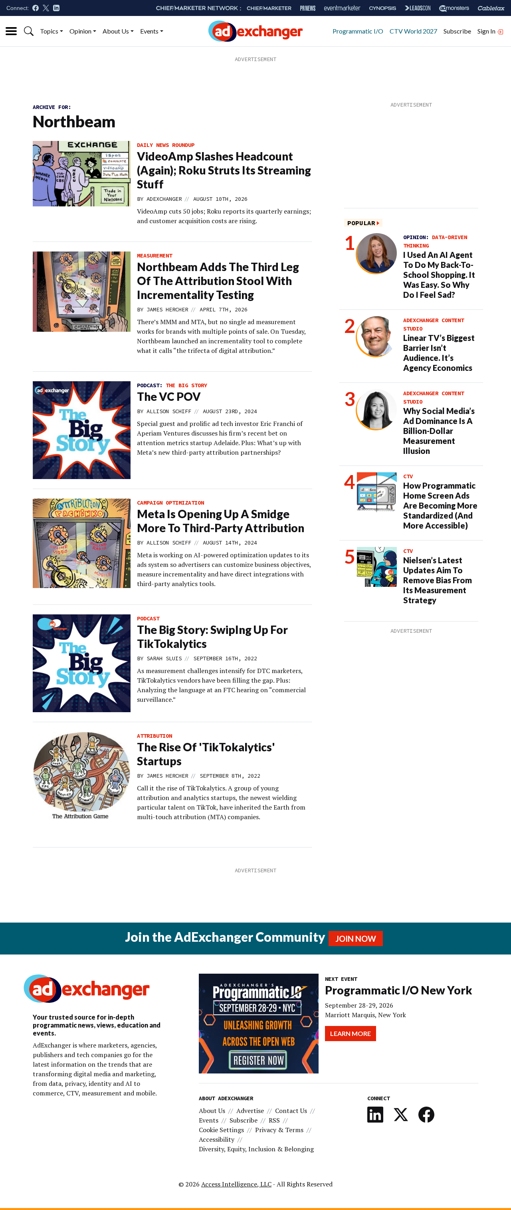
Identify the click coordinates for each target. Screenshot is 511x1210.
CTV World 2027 (413, 31)
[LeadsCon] (417, 8)
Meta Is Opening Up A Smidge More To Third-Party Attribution (220, 521)
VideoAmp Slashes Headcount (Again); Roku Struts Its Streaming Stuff (224, 170)
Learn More (350, 1033)
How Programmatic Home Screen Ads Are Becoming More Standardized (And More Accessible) (440, 505)
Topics (49, 31)
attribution (154, 735)
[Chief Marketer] (269, 8)
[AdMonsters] (454, 8)
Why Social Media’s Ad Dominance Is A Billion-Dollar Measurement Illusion (439, 430)
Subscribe (457, 31)
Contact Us (291, 1110)
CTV (408, 476)
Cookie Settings (221, 1129)
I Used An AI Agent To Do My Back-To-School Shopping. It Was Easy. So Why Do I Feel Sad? (439, 274)
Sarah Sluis (164, 658)
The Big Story (186, 385)
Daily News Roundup (165, 145)
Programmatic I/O (358, 31)
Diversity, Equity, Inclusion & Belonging (256, 1149)
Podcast (148, 618)
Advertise (250, 1110)
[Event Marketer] (342, 8)
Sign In (487, 31)
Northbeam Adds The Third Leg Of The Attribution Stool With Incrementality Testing (218, 280)
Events (149, 31)
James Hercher (167, 309)
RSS (274, 1120)
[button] (29, 31)
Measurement (154, 255)
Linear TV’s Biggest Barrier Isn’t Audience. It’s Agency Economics (439, 352)
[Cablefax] (491, 8)
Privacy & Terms (279, 1129)
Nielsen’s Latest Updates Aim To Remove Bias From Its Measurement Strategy (437, 580)
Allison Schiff (169, 411)
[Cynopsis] (382, 8)
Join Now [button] (355, 938)
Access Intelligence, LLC (236, 1184)
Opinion (80, 31)
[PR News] (307, 8)
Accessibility (216, 1139)
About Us (116, 31)
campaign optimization (170, 502)
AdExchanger (164, 198)
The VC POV (169, 396)
